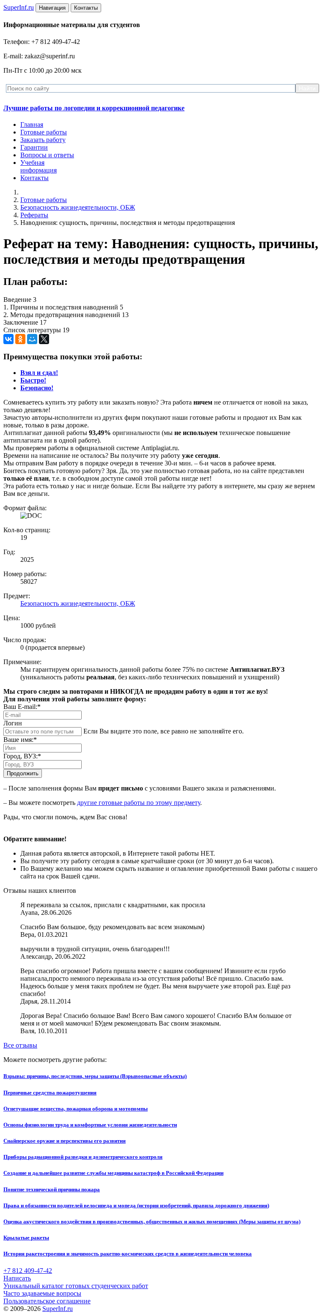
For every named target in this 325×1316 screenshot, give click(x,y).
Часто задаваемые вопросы (42, 1293)
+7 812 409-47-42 (27, 1270)
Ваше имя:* (20, 739)
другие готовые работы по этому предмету (138, 802)
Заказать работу (43, 139)
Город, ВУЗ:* (22, 756)
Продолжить (23, 773)
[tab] (39, 372)
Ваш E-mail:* (22, 706)
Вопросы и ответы (47, 155)
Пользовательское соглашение (47, 1301)
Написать (17, 1278)
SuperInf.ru (57, 1308)
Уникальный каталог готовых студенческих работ (75, 1285)
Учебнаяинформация (38, 166)
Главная (31, 124)
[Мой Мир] (32, 339)
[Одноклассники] (20, 339)
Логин (12, 723)
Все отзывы (20, 1045)
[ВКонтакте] (8, 339)
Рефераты (34, 215)
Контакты (34, 177)
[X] (44, 339)
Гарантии (34, 147)
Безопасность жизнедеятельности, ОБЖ (77, 207)
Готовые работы (43, 132)
